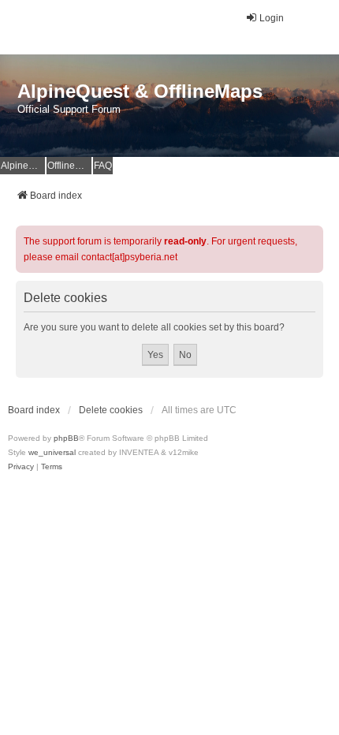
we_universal (52, 452)
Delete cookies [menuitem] (111, 410)
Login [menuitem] (271, 18)
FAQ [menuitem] (103, 165)
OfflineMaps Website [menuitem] (69, 165)
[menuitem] (21, 467)
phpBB (66, 438)
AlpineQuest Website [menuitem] (23, 165)
